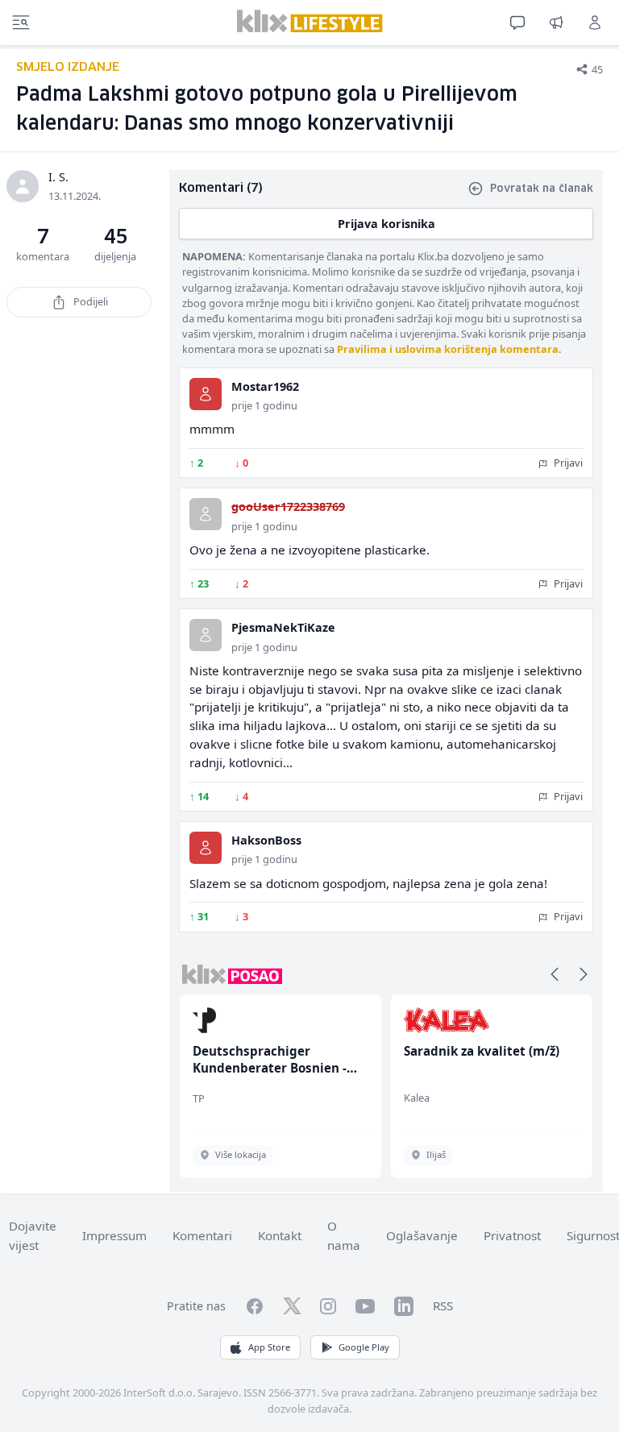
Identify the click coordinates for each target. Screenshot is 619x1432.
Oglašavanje (422, 1235)
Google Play (364, 1347)
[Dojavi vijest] (556, 22)
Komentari (202, 1235)
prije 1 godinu (264, 405)
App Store (269, 1347)
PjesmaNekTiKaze (283, 627)
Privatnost (512, 1235)
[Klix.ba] (310, 21)
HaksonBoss (266, 840)
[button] (554, 974)
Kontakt (279, 1235)
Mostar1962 (265, 386)
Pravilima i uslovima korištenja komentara (448, 349)
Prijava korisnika (386, 223)
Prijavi (567, 462)
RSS (443, 1305)
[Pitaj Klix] (517, 22)
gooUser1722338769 (288, 506)
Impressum (114, 1235)
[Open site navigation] (21, 22)
